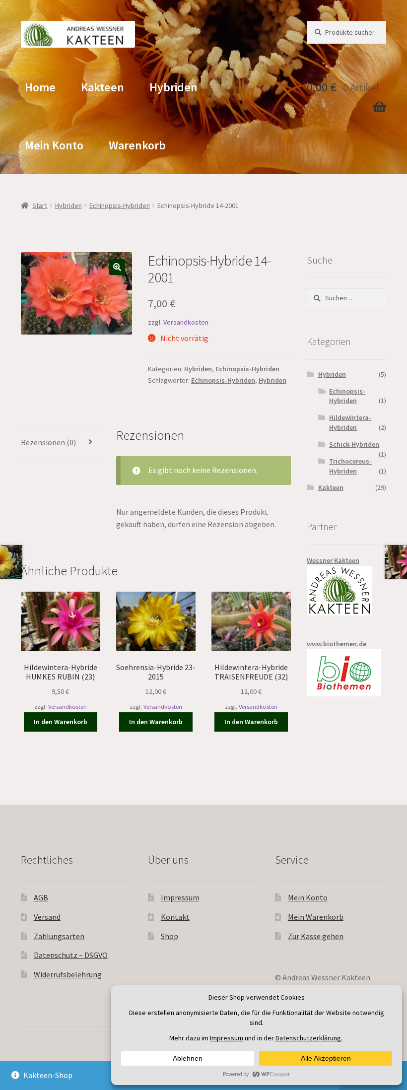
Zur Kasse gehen (315, 936)
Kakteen (102, 87)
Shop (169, 936)
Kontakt (175, 917)
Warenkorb (137, 145)
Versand (47, 917)
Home (40, 87)
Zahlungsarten (59, 936)
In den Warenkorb (60, 721)
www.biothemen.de (336, 643)
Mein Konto (54, 145)
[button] (117, 267)
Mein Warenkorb (315, 917)
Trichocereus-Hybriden (350, 466)
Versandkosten (185, 322)
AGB (41, 897)
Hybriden (173, 87)
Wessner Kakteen (333, 560)
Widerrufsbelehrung (68, 974)
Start (39, 205)
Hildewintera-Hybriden (350, 422)
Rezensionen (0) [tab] (48, 442)
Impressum (180, 897)
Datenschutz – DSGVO (71, 955)
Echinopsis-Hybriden (119, 205)
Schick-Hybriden (354, 444)
